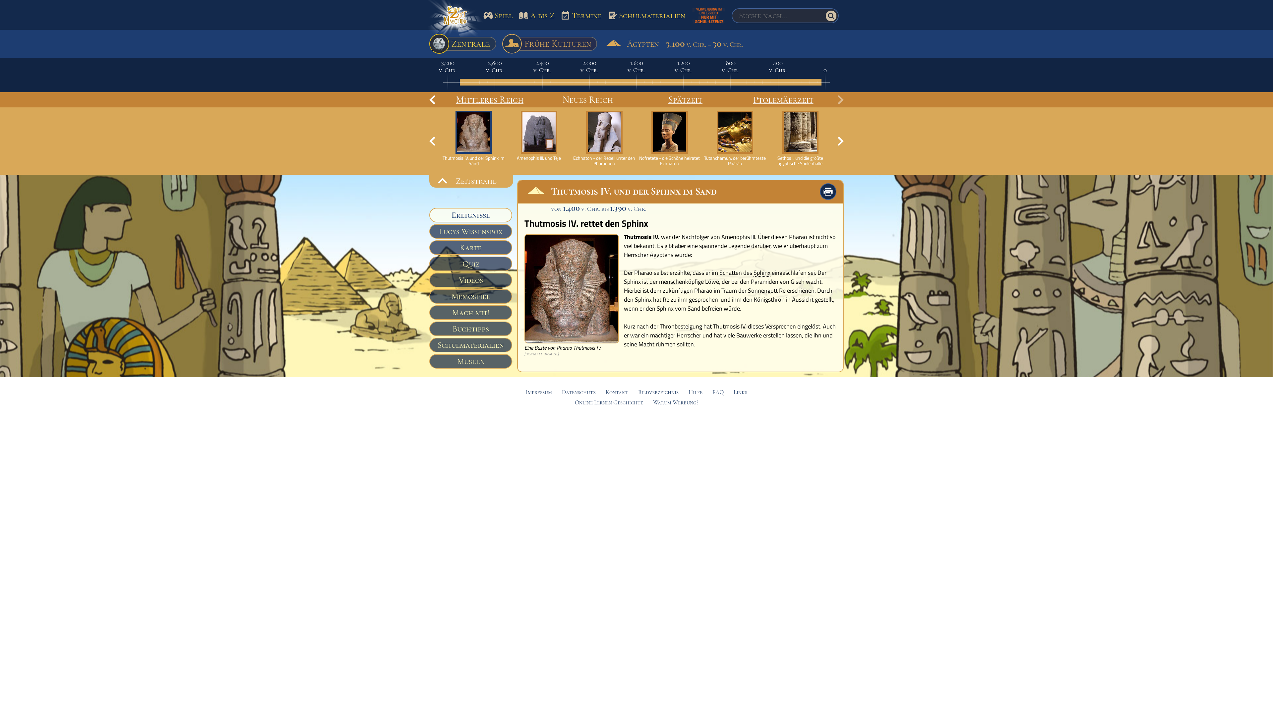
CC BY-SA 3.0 (548, 354)
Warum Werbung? (675, 402)
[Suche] (831, 16)
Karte (471, 248)
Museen (471, 361)
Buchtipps (471, 329)
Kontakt (617, 392)
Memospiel (471, 296)
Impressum (539, 392)
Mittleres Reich (489, 100)
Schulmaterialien (471, 345)
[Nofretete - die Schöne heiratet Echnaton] (669, 138)
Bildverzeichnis (658, 392)
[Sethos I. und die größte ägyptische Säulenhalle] (800, 138)
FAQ (718, 392)
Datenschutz (579, 392)
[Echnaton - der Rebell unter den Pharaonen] (604, 138)
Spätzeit (685, 100)
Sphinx (762, 273)
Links (740, 392)
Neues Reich (588, 100)
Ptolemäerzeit (783, 100)
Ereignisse (471, 215)
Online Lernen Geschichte (609, 402)
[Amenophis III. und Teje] (539, 136)
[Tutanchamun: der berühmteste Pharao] (734, 138)
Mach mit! (470, 313)
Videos (471, 280)
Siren (532, 354)
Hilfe (695, 392)
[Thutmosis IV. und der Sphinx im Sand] (473, 138)
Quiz (470, 264)
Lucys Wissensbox (471, 231)
